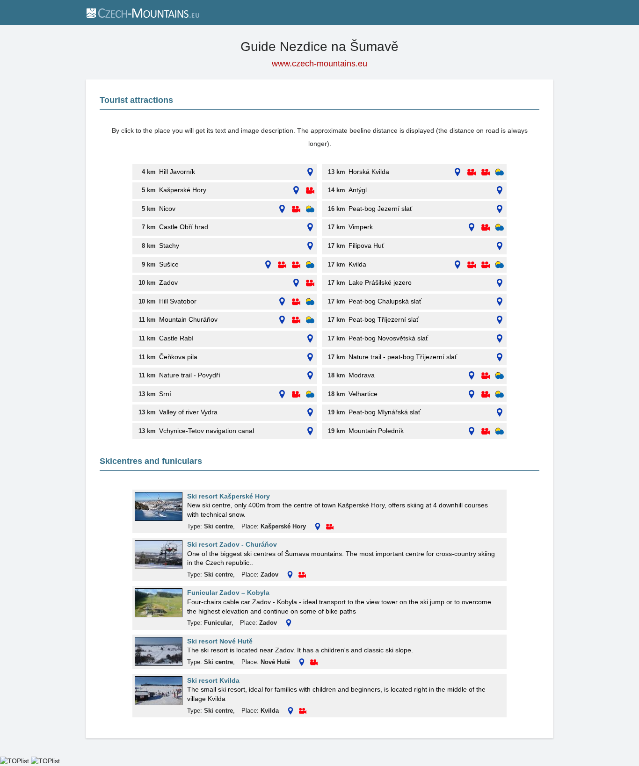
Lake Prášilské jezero (380, 282)
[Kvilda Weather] (500, 265)
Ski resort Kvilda (213, 680)
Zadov (168, 282)
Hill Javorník (177, 171)
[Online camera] (310, 190)
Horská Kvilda (369, 171)
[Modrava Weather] (500, 376)
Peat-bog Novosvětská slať (388, 338)
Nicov (167, 208)
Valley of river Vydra (188, 412)
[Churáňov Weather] (310, 320)
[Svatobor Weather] (310, 302)
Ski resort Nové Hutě (220, 641)
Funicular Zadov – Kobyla (228, 592)
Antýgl (358, 190)
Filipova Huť (366, 245)
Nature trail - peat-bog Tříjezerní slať (403, 357)
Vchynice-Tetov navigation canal (206, 430)
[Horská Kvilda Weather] (500, 172)
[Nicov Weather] (310, 209)
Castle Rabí (176, 338)
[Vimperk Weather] (500, 227)
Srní (165, 393)
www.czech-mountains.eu (319, 63)
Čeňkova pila (178, 357)
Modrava (362, 375)
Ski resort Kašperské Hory (228, 496)
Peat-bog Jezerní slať (380, 208)
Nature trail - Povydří (189, 375)
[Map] (310, 172)
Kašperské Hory (182, 190)
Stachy (169, 245)
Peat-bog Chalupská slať (385, 301)
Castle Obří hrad (183, 227)
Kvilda (357, 264)
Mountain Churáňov (188, 319)
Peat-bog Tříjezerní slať (384, 319)
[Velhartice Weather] (500, 394)
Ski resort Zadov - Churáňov (232, 544)
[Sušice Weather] (310, 265)
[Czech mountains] (142, 12)
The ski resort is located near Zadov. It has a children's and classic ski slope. (300, 650)
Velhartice (363, 393)
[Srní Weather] (310, 394)
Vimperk (361, 227)
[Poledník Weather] (500, 431)
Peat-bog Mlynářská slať (385, 412)
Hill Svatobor (177, 301)
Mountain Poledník (376, 430)
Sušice (169, 264)
